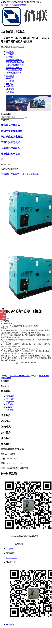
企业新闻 (10, 81)
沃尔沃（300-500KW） (20, 375)
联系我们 (14, 5)
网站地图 (22, 5)
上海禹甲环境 (31, 544)
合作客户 (10, 84)
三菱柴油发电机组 (14, 68)
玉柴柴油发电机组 (14, 70)
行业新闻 (10, 78)
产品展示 (10, 57)
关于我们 (5, 5)
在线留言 (10, 92)
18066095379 (11, 558)
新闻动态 (10, 76)
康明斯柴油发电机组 (15, 62)
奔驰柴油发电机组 (14, 59)
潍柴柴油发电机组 (14, 73)
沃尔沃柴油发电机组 (15, 65)
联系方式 (10, 89)
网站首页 (10, 51)
